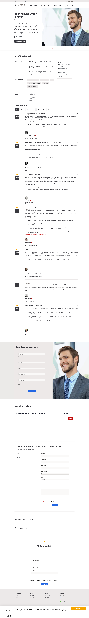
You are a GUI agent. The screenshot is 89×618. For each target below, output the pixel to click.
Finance (31, 5)
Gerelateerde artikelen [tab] (21, 532)
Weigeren (78, 611)
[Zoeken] (72, 5)
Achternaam (21, 366)
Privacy (44, 5)
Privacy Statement (44, 501)
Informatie (38, 48)
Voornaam (20, 360)
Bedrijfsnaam (21, 378)
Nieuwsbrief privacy (36, 553)
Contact (45, 1)
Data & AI (36, 5)
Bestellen (70, 418)
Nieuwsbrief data (36, 567)
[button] (28, 519)
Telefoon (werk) (21, 372)
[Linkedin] (60, 595)
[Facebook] (70, 595)
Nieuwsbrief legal (36, 557)
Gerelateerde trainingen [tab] (47, 532)
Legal (41, 5)
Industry (49, 5)
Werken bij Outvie (48, 599)
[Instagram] (63, 595)
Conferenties (61, 5)
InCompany (56, 1)
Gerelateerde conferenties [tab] (34, 532)
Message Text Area (44, 487)
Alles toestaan (78, 608)
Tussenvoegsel (44, 459)
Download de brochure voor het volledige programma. (35, 234)
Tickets (49, 48)
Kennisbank (50, 1)
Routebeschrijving (48, 602)
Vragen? (52, 48)
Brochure (46, 48)
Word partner (47, 597)
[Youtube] (65, 595)
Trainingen (55, 5)
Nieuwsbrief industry (36, 560)
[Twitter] (68, 595)
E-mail (19, 352)
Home (15, 8)
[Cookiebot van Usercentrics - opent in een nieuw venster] (8, 616)
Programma (42, 48)
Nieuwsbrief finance (36, 563)
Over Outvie (63, 1)
